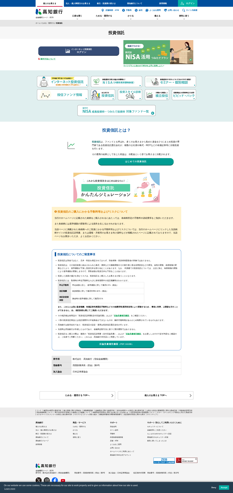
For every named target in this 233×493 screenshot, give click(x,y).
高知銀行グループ (42, 441)
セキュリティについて (155, 427)
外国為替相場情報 (116, 437)
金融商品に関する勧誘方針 (105, 410)
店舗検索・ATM (112, 10)
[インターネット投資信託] (62, 77)
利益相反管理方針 (185, 410)
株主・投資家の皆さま (106, 3)
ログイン (190, 3)
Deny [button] (213, 487)
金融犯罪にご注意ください (157, 430)
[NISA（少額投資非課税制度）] (116, 77)
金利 (140, 10)
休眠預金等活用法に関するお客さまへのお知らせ (110, 412)
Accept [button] (224, 487)
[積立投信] (157, 90)
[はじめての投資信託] (103, 90)
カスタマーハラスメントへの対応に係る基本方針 (54, 414)
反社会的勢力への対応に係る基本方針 (130, 410)
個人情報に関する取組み (72, 410)
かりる (131, 16)
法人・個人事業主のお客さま (78, 3)
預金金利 (113, 427)
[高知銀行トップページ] (46, 465)
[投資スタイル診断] (130, 90)
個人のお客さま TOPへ (156, 395)
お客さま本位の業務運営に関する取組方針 (162, 410)
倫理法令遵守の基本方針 (52, 410)
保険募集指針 (88, 410)
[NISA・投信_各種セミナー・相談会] (170, 77)
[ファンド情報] (62, 90)
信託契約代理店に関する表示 (134, 414)
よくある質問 (155, 10)
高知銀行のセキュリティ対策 (157, 437)
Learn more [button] (9, 489)
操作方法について (48, 59)
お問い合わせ (173, 10)
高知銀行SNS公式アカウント (120, 455)
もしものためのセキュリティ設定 (159, 434)
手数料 (129, 10)
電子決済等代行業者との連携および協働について (72, 412)
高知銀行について (134, 3)
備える (157, 16)
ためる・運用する (104, 16)
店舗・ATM (114, 441)
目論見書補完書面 (121, 315)
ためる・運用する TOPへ (77, 395)
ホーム (38, 23)
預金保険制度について (45, 412)
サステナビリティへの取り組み (85, 414)
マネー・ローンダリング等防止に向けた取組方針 (174, 412)
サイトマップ (152, 414)
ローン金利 (114, 430)
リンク (39, 410)
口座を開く (77, 16)
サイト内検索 (191, 10)
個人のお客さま (49, 3)
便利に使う (184, 16)
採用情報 (163, 3)
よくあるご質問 (115, 444)
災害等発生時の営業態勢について (142, 412)
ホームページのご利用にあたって (122, 451)
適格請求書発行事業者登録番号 (110, 414)
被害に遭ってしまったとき (157, 441)
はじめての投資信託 (136, 161)
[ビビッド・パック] (184, 90)
